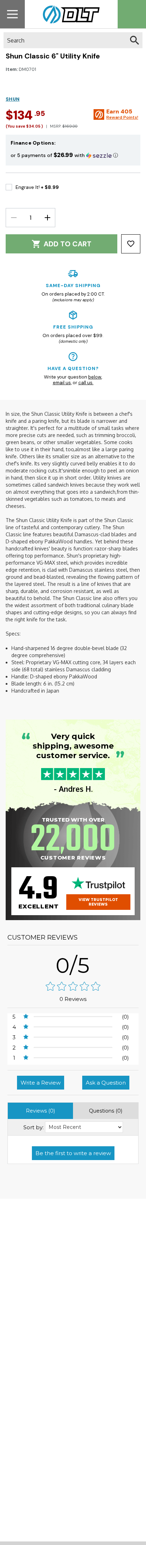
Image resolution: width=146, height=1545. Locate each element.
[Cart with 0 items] (132, 14)
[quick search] (134, 40)
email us (62, 383)
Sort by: (33, 1127)
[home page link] (68, 14)
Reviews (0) (40, 1111)
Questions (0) (105, 1111)
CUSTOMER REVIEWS (42, 937)
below (94, 377)
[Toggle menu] (12, 14)
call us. (86, 383)
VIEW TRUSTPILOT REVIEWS (98, 902)
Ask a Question (106, 1082)
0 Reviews (73, 999)
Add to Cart (67, 243)
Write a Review (41, 1082)
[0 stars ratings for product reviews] (73, 987)
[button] (73, 155)
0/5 (73, 965)
